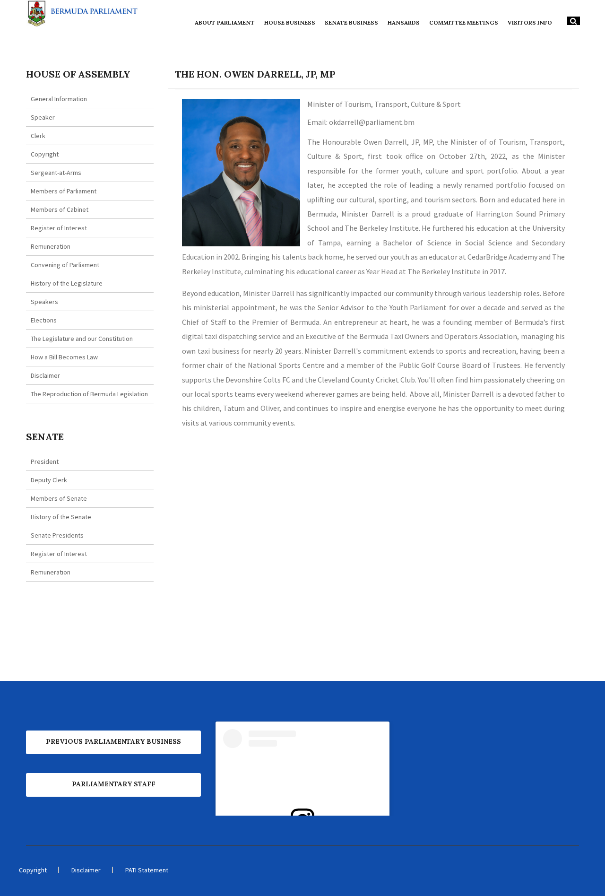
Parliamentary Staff (114, 784)
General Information (59, 99)
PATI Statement (146, 870)
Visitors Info (530, 22)
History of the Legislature (67, 283)
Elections (44, 320)
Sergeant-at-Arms (56, 172)
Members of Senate (59, 498)
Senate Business (351, 22)
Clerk (38, 135)
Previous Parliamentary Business (113, 741)
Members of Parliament (63, 191)
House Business (289, 22)
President (45, 461)
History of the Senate (61, 517)
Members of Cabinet (59, 209)
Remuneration (50, 246)
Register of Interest (59, 228)
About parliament (225, 22)
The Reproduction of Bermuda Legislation (89, 394)
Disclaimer (45, 375)
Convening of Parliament (65, 265)
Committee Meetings (463, 22)
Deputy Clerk (49, 480)
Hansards (404, 22)
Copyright (45, 154)
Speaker (43, 117)
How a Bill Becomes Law (64, 357)
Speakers (44, 301)
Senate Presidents (57, 535)
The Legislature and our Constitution (82, 338)
